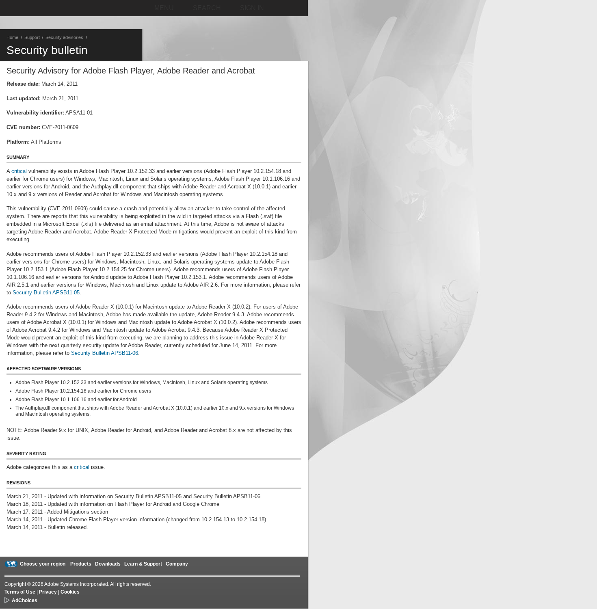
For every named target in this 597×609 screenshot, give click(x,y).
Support (32, 37)
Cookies (70, 592)
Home (12, 37)
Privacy (48, 592)
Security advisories (64, 37)
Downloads (108, 564)
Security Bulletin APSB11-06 (104, 353)
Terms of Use (19, 592)
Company (177, 564)
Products (80, 564)
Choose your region (42, 564)
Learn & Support (143, 564)
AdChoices (24, 600)
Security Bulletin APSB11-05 (46, 292)
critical (19, 171)
